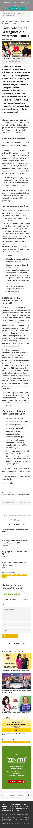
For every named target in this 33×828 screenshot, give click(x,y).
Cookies (22, 8)
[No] (31, 5)
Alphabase (5, 825)
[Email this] (10, 61)
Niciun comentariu (20, 58)
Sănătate (6, 21)
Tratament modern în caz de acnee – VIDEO (16, 670)
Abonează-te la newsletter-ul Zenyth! (15, 809)
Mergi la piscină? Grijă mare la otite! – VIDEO (16, 712)
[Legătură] (16, 767)
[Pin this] (16, 61)
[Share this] (13, 61)
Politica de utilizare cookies (21, 819)
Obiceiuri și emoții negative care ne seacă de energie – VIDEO (16, 691)
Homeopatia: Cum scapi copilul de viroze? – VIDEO (16, 734)
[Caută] (28, 795)
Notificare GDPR (6, 821)
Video (15, 23)
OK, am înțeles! (13, 8)
